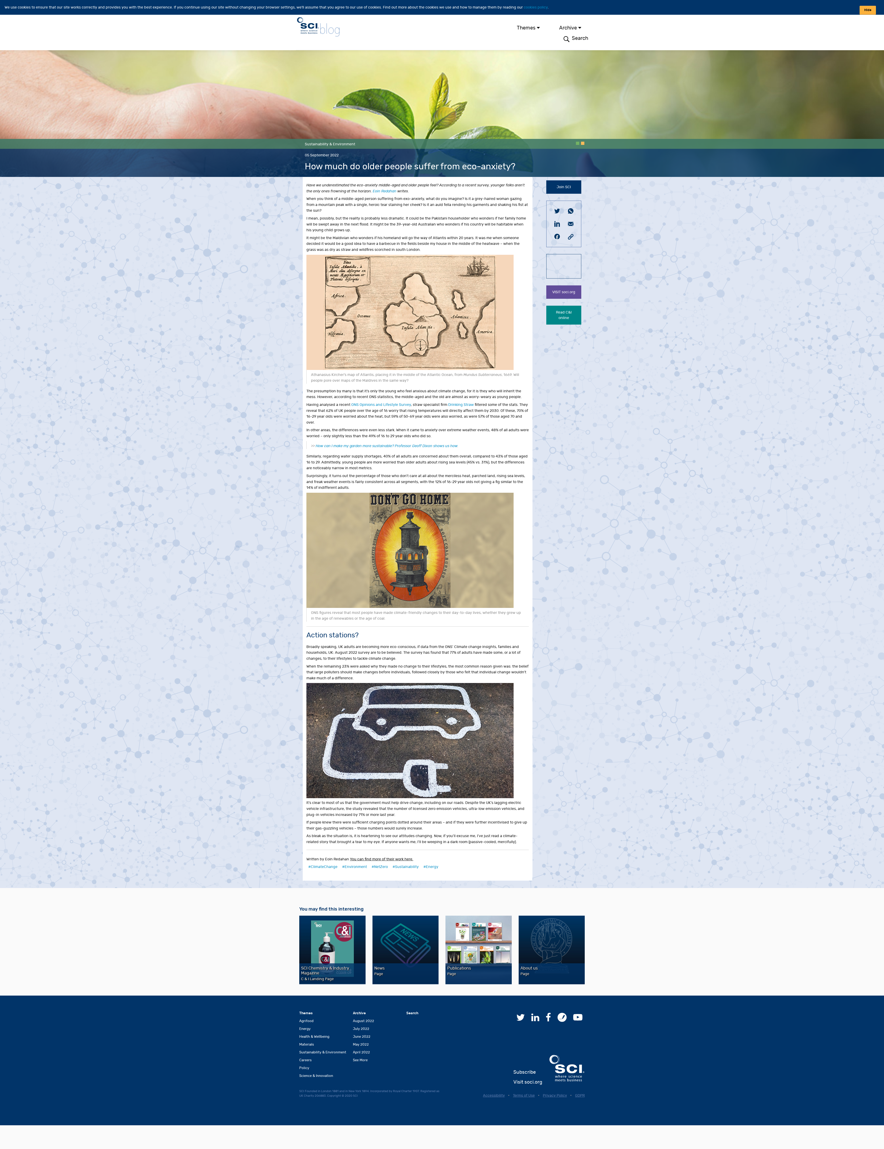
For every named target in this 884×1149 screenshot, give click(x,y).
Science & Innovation (316, 1076)
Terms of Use (524, 1095)
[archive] (583, 28)
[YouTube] (577, 1020)
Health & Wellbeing (314, 1036)
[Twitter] (520, 1020)
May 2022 (361, 1044)
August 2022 (363, 1021)
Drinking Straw (461, 405)
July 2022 (361, 1029)
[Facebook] (548, 1020)
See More (360, 1060)
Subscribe (524, 1072)
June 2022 (361, 1036)
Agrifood (306, 1021)
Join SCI (564, 187)
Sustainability (407, 867)
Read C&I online (564, 315)
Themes (526, 27)
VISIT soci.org (563, 292)
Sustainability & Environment (322, 1052)
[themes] (541, 28)
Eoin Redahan (384, 191)
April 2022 (361, 1052)
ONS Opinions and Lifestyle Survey (381, 405)
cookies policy (536, 7)
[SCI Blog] (562, 1020)
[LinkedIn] (535, 1020)
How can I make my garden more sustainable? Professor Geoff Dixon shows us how (386, 446)
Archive (568, 27)
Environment (356, 867)
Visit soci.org (527, 1082)
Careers (305, 1060)
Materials (306, 1044)
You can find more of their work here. (381, 859)
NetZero (381, 867)
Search (579, 38)
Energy (432, 867)
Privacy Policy (555, 1095)
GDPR (580, 1095)
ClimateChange (324, 867)
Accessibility (494, 1095)
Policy (304, 1068)
